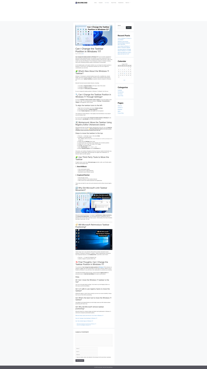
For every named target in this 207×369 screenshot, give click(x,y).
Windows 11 (101, 267)
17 (118, 73)
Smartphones (120, 2)
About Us (127, 2)
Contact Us (120, 107)
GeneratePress (110, 367)
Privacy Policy (121, 113)
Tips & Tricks (113, 2)
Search (119, 25)
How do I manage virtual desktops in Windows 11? (86, 318)
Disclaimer (120, 109)
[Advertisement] (103, 13)
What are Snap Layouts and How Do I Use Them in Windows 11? (89, 315)
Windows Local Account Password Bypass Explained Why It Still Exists (124, 43)
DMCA (119, 111)
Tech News (107, 2)
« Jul (124, 80)
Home (95, 2)
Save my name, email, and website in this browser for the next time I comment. (94, 357)
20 (124, 73)
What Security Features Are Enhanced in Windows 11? (86, 323)
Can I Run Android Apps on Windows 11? (84, 321)
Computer (101, 2)
